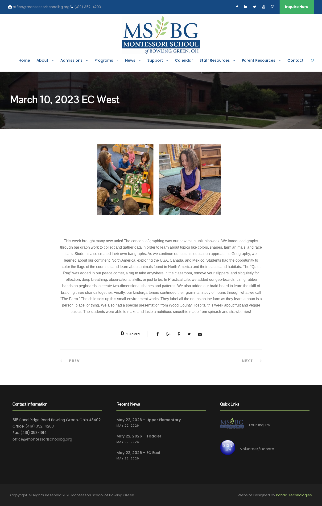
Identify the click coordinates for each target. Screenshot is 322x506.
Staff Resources (214, 60)
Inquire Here (296, 6)
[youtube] (263, 6)
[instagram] (272, 6)
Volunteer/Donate (257, 449)
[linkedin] (245, 6)
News (130, 60)
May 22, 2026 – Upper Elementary (148, 420)
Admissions (71, 60)
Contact (295, 60)
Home (24, 60)
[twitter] (254, 6)
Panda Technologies (294, 495)
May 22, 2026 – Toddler (138, 436)
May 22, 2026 (127, 425)
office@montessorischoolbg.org (41, 6)
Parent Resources (258, 60)
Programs (104, 60)
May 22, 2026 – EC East (138, 452)
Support (155, 60)
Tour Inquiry (259, 425)
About (42, 60)
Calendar (184, 60)
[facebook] (237, 6)
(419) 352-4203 (87, 6)
